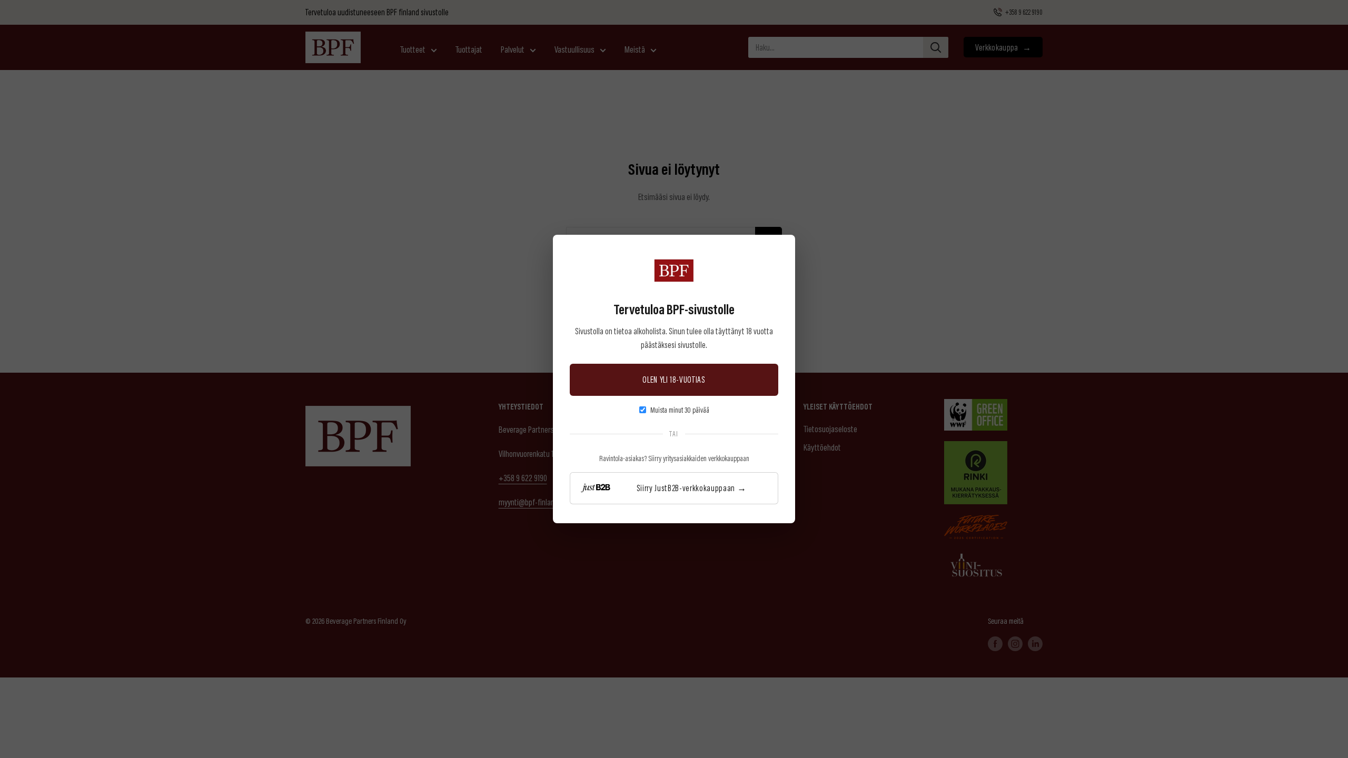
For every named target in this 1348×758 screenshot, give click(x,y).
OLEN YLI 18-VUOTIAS (674, 379)
